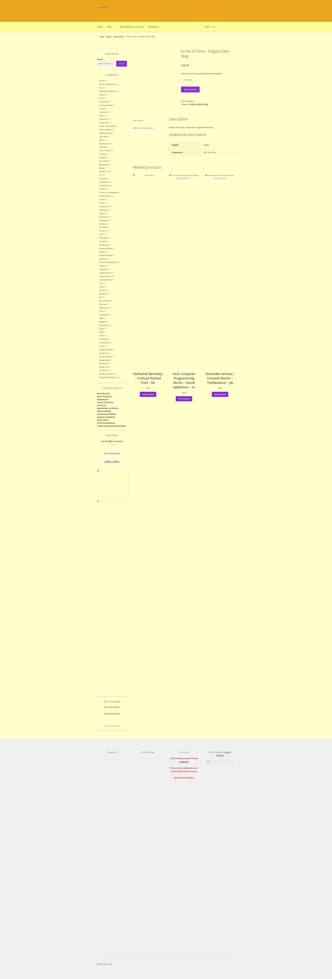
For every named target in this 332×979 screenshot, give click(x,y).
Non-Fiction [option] (105, 300)
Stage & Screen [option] (106, 349)
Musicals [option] (104, 293)
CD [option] (101, 175)
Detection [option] (105, 206)
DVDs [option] (102, 213)
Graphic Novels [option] (107, 248)
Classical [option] (104, 178)
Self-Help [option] (104, 136)
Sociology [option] (104, 339)
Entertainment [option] (107, 105)
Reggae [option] (103, 321)
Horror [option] (103, 115)
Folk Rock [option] (104, 238)
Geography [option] (105, 245)
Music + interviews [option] (108, 126)
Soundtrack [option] (105, 342)
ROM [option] (102, 332)
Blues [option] (102, 168)
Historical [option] (104, 112)
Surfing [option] (103, 147)
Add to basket (190, 89)
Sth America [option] (105, 143)
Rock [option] (102, 328)
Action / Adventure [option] (108, 84)
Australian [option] (104, 161)
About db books (103, 393)
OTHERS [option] (104, 370)
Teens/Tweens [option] (106, 356)
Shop (109, 26)
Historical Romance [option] (109, 262)
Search (100, 59)
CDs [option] (102, 98)
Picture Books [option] (106, 129)
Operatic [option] (104, 304)
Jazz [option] (102, 283)
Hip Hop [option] (103, 258)
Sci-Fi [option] (102, 335)
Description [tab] (138, 120)
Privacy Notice (103, 420)
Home (99, 26)
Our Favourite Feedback (106, 414)
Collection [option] (104, 182)
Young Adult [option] (105, 360)
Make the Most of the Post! (132, 26)
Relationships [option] (106, 133)
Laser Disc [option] (104, 119)
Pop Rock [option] (104, 314)
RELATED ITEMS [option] (107, 374)
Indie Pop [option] (104, 269)
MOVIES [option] (104, 363)
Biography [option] (104, 164)
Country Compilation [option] (109, 192)
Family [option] (103, 108)
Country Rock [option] (106, 196)
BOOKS (109, 36)
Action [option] (103, 80)
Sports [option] (103, 346)
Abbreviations (102, 399)
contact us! (184, 761)
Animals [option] (103, 157)
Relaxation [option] (105, 325)
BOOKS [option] (104, 171)
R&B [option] (102, 318)
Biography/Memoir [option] (109, 91)
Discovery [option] (104, 210)
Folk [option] (102, 234)
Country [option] (103, 189)
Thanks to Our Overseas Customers (111, 426)
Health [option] (103, 252)
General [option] (103, 241)
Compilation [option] (105, 185)
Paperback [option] (105, 307)
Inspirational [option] (106, 272)
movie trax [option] (105, 122)
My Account (153, 26)
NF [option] (101, 297)
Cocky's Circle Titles (105, 402)
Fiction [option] (103, 230)
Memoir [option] (103, 290)
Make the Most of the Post (107, 408)
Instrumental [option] (106, 276)
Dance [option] (103, 203)
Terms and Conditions (106, 423)
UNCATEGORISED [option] (109, 377)
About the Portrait (104, 396)
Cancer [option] (103, 94)
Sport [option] (102, 140)
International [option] (106, 279)
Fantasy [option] (103, 223)
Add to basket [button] (148, 394)
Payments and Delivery (106, 417)
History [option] (103, 265)
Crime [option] (103, 199)
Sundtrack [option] (104, 353)
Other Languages (104, 411)
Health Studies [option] (106, 255)
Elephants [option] (104, 220)
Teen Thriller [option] (106, 150)
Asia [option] (102, 87)
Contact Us (101, 405)
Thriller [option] (103, 154)
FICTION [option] (104, 227)
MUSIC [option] (104, 367)
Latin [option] (102, 286)
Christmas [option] (104, 101)
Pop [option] (102, 311)
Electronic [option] (104, 217)
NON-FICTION (118, 36)
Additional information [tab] (143, 128)
